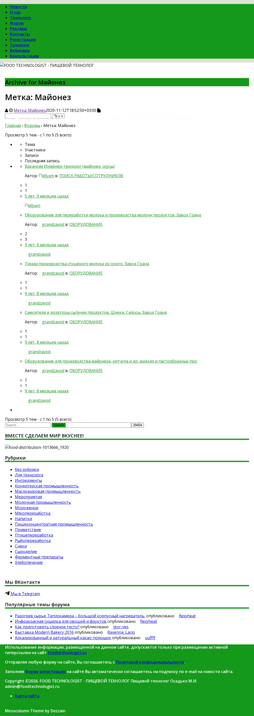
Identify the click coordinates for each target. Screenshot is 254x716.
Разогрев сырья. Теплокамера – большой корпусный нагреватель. (80, 616)
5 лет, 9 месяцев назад (47, 196)
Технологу (20, 17)
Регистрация (23, 39)
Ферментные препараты (39, 557)
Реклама (18, 28)
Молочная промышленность (43, 502)
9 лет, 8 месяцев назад (47, 293)
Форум (17, 23)
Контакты (20, 34)
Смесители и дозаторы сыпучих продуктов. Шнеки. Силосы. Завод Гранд (96, 312)
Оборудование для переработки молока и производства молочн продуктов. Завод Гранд (113, 215)
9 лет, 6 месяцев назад (47, 245)
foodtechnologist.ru (67, 652)
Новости (18, 6)
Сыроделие (26, 551)
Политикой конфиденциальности (150, 662)
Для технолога (29, 475)
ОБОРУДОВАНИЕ (85, 224)
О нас (15, 12)
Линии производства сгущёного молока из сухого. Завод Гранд (87, 263)
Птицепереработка (34, 535)
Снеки (21, 546)
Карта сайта (27, 696)
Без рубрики (27, 469)
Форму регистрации (45, 671)
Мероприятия (28, 497)
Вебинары (20, 50)
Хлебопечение (29, 562)
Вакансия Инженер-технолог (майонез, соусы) (70, 166)
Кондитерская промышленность (47, 486)
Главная (13, 125)
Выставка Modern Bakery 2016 (44, 632)
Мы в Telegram (25, 593)
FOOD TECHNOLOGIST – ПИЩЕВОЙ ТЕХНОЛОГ (104, 118)
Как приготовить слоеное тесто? (47, 627)
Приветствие (28, 529)
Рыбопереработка (33, 540)
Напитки (23, 518)
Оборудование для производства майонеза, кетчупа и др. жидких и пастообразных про (111, 361)
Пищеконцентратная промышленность (54, 524)
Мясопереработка (32, 513)
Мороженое (26, 507)
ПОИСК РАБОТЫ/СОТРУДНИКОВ (91, 175)
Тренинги (19, 45)
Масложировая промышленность (48, 491)
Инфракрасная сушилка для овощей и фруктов (60, 621)
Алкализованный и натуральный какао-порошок (63, 637)
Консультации (24, 56)
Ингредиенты (28, 480)
